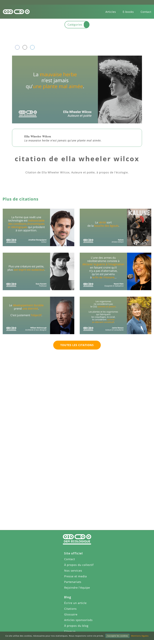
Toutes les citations (77, 345)
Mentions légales (140, 635)
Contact (146, 12)
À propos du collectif (79, 565)
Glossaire (70, 614)
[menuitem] (110, 12)
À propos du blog (76, 625)
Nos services (73, 570)
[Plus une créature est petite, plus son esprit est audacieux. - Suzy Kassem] (38, 271)
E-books (128, 12)
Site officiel (73, 553)
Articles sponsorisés (78, 620)
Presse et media (75, 576)
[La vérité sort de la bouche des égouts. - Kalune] (115, 227)
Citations (70, 608)
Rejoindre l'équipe (77, 587)
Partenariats (72, 582)
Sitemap (70, 631)
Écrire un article (75, 603)
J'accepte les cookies (117, 635)
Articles (110, 12)
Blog (67, 597)
